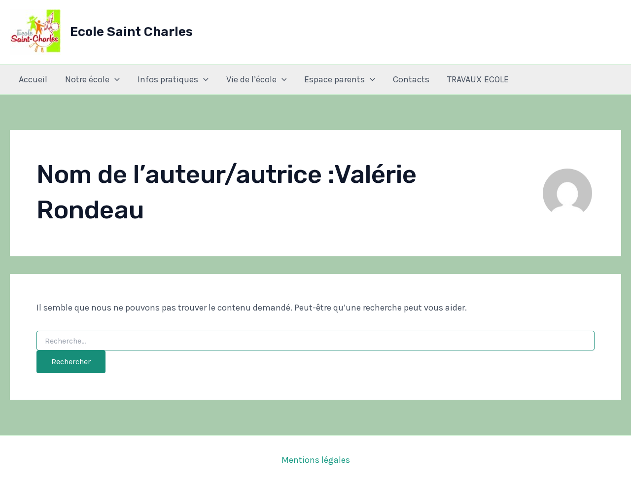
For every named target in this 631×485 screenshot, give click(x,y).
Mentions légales (315, 459)
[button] (114, 79)
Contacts (411, 79)
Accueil (33, 79)
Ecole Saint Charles (131, 31)
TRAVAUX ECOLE (478, 79)
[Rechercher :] (315, 341)
